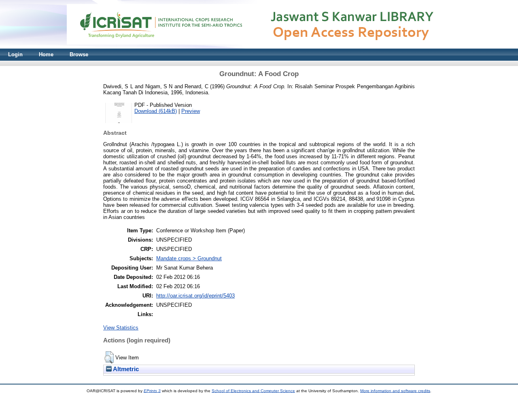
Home (46, 54)
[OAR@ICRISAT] (259, 47)
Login (15, 54)
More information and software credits (395, 391)
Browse (79, 54)
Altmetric (125, 369)
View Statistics (120, 328)
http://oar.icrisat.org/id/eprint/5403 (195, 296)
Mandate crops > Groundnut (189, 258)
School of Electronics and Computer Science (253, 391)
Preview (190, 111)
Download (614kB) (155, 111)
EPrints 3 (152, 391)
